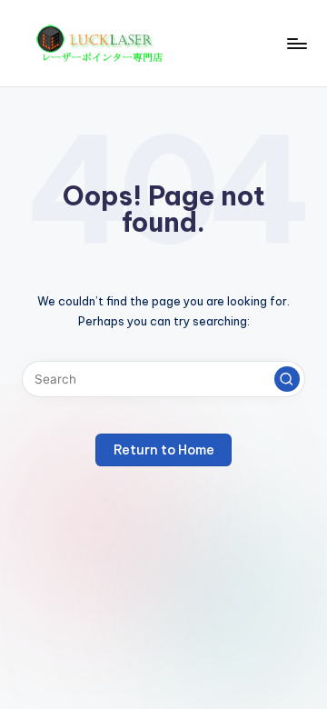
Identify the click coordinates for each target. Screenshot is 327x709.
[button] (287, 379)
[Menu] (296, 43)
